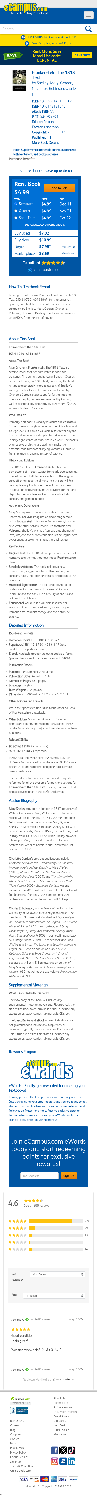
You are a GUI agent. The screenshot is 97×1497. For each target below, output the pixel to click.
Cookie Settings (19, 1457)
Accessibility (61, 1402)
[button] (48, 1221)
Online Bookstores (21, 1470)
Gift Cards (60, 1421)
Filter (14, 1294)
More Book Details (45, 142)
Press (13, 1443)
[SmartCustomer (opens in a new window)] (43, 270)
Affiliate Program (64, 1407)
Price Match (17, 1448)
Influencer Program (65, 1411)
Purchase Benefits (22, 159)
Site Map (15, 1461)
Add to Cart (59, 188)
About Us (59, 1398)
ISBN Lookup (61, 1430)
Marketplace (61, 1434)
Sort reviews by (17, 1276)
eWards (14, 1439)
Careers (14, 1425)
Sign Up (68, 1176)
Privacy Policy (18, 1452)
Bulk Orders (17, 1421)
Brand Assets (61, 1416)
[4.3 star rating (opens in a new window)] (53, 263)
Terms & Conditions (22, 1466)
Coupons (15, 1434)
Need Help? (32, 1486)
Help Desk (59, 1425)
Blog (13, 1430)
